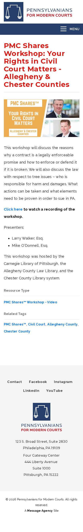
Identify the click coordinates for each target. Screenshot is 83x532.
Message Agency (40, 510)
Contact (14, 382)
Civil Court (36, 324)
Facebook (38, 382)
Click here (13, 209)
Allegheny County (62, 324)
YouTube (54, 391)
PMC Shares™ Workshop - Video (30, 302)
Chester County (17, 331)
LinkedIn (31, 391)
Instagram (63, 382)
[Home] (41, 12)
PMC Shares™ (15, 324)
